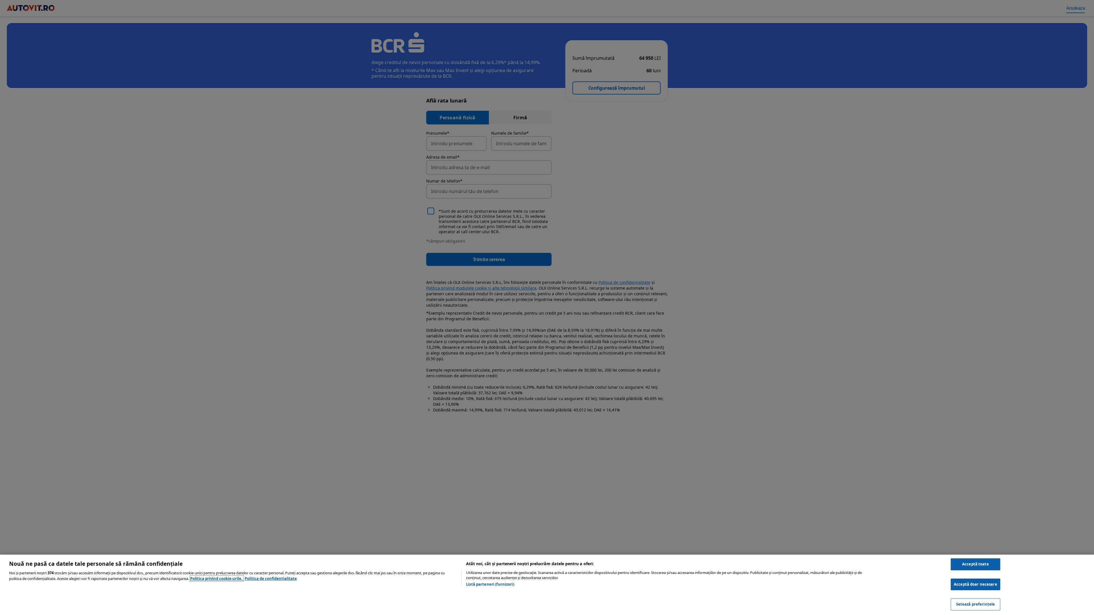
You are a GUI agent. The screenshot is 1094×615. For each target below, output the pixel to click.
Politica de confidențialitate (271, 578)
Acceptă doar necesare (975, 584)
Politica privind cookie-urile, (216, 578)
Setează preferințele (975, 604)
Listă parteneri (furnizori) (490, 584)
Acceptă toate (975, 564)
